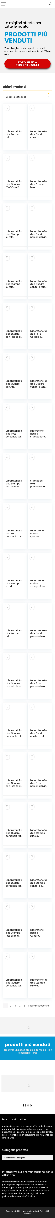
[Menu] (3, 4)
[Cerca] (50, 4)
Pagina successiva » (39, 1005)
